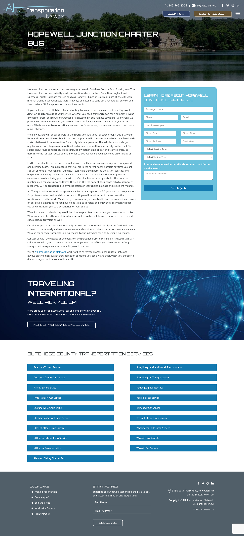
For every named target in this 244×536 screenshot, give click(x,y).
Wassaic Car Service (147, 448)
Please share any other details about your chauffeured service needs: (177, 166)
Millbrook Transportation (47, 448)
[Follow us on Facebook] (222, 5)
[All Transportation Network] (40, 10)
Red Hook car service (148, 397)
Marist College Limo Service (49, 428)
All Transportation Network (50, 251)
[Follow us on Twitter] (228, 5)
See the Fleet (42, 502)
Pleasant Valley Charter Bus (49, 458)
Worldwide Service (45, 508)
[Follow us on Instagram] (233, 5)
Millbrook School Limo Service (50, 438)
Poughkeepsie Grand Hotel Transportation (159, 367)
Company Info (42, 497)
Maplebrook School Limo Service (52, 418)
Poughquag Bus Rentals (149, 387)
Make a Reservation (46, 491)
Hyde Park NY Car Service (47, 397)
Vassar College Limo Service (151, 418)
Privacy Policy (42, 513)
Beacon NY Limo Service (47, 367)
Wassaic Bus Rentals (147, 438)
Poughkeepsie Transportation (152, 377)
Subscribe (108, 522)
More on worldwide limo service (61, 324)
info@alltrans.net (205, 5)
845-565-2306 (177, 5)
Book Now (176, 13)
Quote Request (212, 13)
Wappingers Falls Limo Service (153, 428)
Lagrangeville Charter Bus (48, 407)
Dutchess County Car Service (49, 377)
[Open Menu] (238, 13)
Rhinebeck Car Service (148, 407)
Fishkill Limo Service (45, 387)
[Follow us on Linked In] (238, 5)
